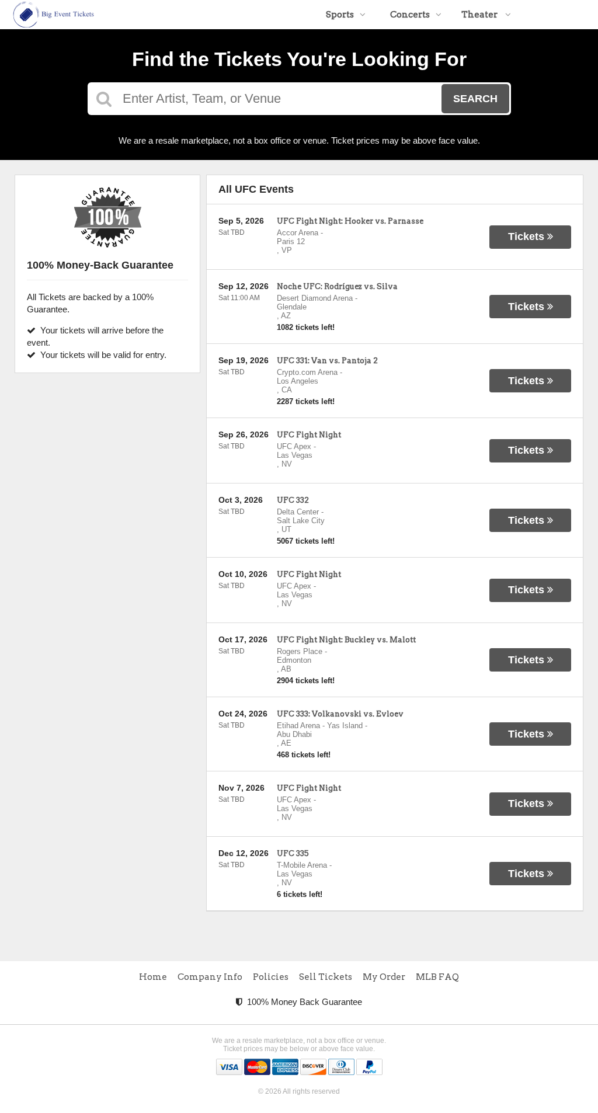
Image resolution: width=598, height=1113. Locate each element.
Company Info (210, 977)
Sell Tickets (325, 977)
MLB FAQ (437, 977)
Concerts (410, 14)
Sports (340, 14)
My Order (384, 977)
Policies (270, 977)
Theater (480, 14)
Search (475, 99)
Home (153, 977)
